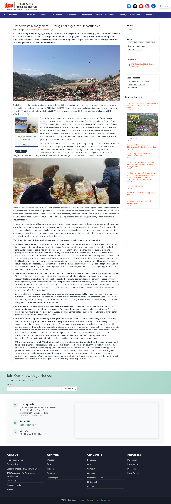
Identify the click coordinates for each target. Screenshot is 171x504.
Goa (89, 464)
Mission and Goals (15, 459)
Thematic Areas (16, 14)
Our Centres (56, 14)
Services (51, 473)
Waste (130, 29)
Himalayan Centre (95, 477)
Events (99, 14)
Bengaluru (91, 459)
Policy (49, 464)
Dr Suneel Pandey (30, 30)
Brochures (131, 468)
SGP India (109, 14)
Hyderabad (92, 482)
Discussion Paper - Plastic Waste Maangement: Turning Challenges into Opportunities (142, 64)
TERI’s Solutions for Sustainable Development (21, 474)
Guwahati (91, 468)
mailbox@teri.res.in (28, 425)
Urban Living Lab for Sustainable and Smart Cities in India (140, 154)
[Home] (21, 6)
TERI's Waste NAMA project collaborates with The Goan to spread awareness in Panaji (142, 105)
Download (19, 151)
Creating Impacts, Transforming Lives (23, 468)
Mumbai (90, 486)
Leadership (11, 480)
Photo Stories (133, 473)
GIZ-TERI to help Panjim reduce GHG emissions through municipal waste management (140, 164)
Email (9, 384)
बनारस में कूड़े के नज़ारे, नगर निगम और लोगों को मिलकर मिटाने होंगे (140, 202)
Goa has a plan (132, 138)
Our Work (31, 14)
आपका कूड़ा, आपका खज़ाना (135, 186)
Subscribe (68, 388)
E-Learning (122, 14)
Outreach (51, 459)
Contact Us (149, 14)
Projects (50, 468)
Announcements (14, 484)
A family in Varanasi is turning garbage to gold (142, 193)
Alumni (10, 489)
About (44, 14)
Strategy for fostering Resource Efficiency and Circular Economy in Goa (141, 146)
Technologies (52, 477)
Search (166, 6)
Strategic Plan (13, 464)
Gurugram (91, 473)
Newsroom (87, 14)
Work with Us (136, 14)
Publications (72, 14)
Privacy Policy (92, 500)
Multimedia (132, 459)
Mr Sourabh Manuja (45, 30)
